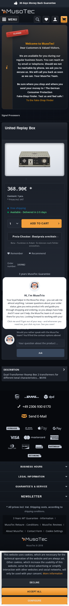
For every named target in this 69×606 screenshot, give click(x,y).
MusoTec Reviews (52, 524)
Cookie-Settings (54, 531)
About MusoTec (14, 531)
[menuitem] (9, 19)
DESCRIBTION (11, 369)
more (42, 377)
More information (53, 573)
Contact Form (34, 531)
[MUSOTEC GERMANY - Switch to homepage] (18, 11)
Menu (12, 19)
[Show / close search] (37, 19)
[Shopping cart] (64, 19)
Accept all (34, 591)
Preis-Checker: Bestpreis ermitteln (35, 236)
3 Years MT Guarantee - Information (33, 518)
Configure (34, 600)
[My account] (55, 19)
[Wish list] (46, 19)
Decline (34, 582)
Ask (40, 352)
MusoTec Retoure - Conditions (22, 524)
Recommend (39, 253)
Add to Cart (39, 223)
